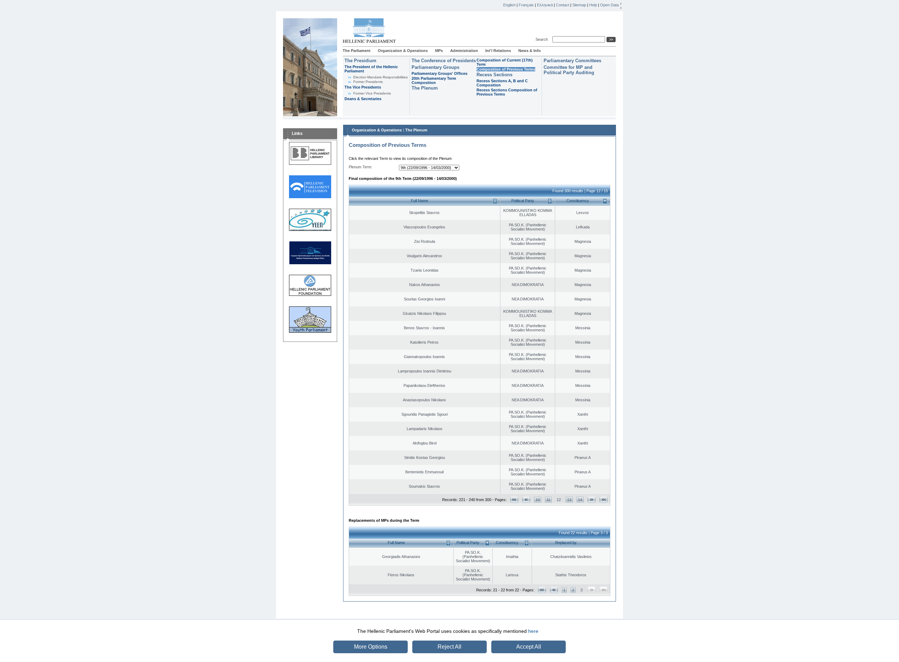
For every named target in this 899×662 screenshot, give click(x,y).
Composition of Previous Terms (506, 69)
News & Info (529, 50)
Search (543, 39)
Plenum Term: (360, 167)
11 (548, 500)
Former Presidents (368, 82)
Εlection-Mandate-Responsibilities (380, 77)
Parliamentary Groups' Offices (439, 73)
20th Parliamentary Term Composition (434, 80)
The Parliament (356, 50)
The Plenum (425, 88)
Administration (464, 50)
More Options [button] (370, 647)
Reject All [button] (449, 647)
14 (580, 500)
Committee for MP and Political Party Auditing (569, 70)
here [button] (533, 631)
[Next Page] (591, 499)
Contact (562, 5)
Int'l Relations (498, 50)
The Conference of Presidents (444, 60)
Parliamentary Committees (572, 60)
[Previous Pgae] (526, 499)
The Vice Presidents (362, 87)
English (509, 5)
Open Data (609, 5)
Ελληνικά (545, 5)
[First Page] (514, 499)
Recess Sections (494, 74)
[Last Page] (603, 499)
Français (526, 5)
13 (569, 500)
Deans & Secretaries (362, 99)
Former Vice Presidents (372, 93)
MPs (439, 50)
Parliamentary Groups (435, 67)
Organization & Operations (403, 50)
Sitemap (579, 5)
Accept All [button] (528, 647)
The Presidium (360, 60)
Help (593, 5)
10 (538, 500)
